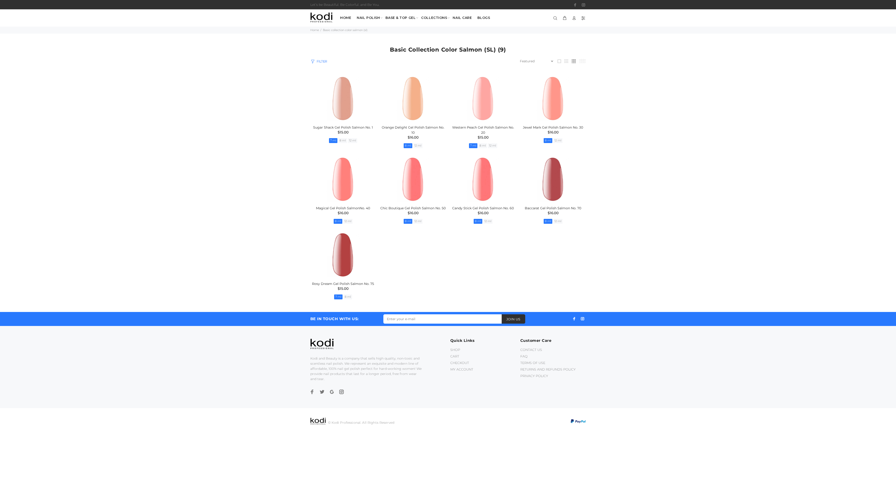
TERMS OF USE (532, 363)
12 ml (352, 140)
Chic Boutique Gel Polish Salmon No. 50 (413, 208)
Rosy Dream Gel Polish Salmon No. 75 (343, 284)
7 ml (333, 140)
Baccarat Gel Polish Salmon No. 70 (553, 208)
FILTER (322, 61)
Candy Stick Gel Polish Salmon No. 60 (483, 208)
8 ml (343, 140)
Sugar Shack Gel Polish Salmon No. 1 (343, 127)
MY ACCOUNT (461, 369)
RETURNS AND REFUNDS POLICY (548, 369)
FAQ (524, 356)
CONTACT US (531, 350)
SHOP (455, 350)
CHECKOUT (459, 363)
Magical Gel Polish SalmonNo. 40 (343, 208)
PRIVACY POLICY (534, 376)
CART (454, 356)
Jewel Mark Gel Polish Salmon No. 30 (553, 127)
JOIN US (513, 319)
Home (314, 30)
